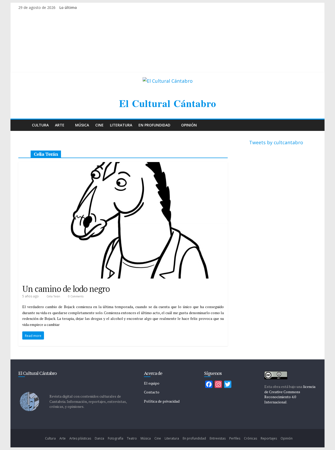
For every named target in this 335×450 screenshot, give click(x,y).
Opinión (189, 125)
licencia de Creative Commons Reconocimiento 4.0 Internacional (289, 394)
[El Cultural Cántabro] (23, 125)
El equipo (151, 383)
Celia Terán (54, 296)
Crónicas (250, 438)
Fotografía (115, 438)
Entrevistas (218, 438)
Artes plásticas (80, 438)
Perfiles (234, 438)
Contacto (151, 392)
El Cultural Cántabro (167, 103)
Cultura (40, 125)
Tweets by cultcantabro (276, 142)
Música (82, 125)
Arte (59, 125)
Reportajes (269, 438)
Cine (99, 125)
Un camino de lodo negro (66, 288)
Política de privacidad (162, 401)
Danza (99, 438)
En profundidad (154, 125)
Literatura (121, 125)
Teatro (132, 438)
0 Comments (75, 296)
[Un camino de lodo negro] (123, 166)
